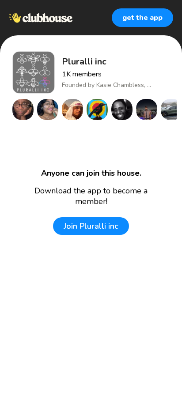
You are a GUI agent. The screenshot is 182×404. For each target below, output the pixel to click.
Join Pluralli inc (91, 226)
